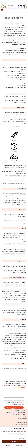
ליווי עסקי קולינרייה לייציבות (21, 410)
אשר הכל (14, 441)
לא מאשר (8, 445)
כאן (6, 183)
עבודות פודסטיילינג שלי (22, 422)
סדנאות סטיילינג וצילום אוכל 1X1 (20, 414)
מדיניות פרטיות (22, 438)
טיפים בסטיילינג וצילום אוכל (21, 424)
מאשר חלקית (19, 445)
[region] (14, 437)
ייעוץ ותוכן (25, 416)
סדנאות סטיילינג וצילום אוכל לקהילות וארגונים (17, 412)
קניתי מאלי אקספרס (22, 418)
